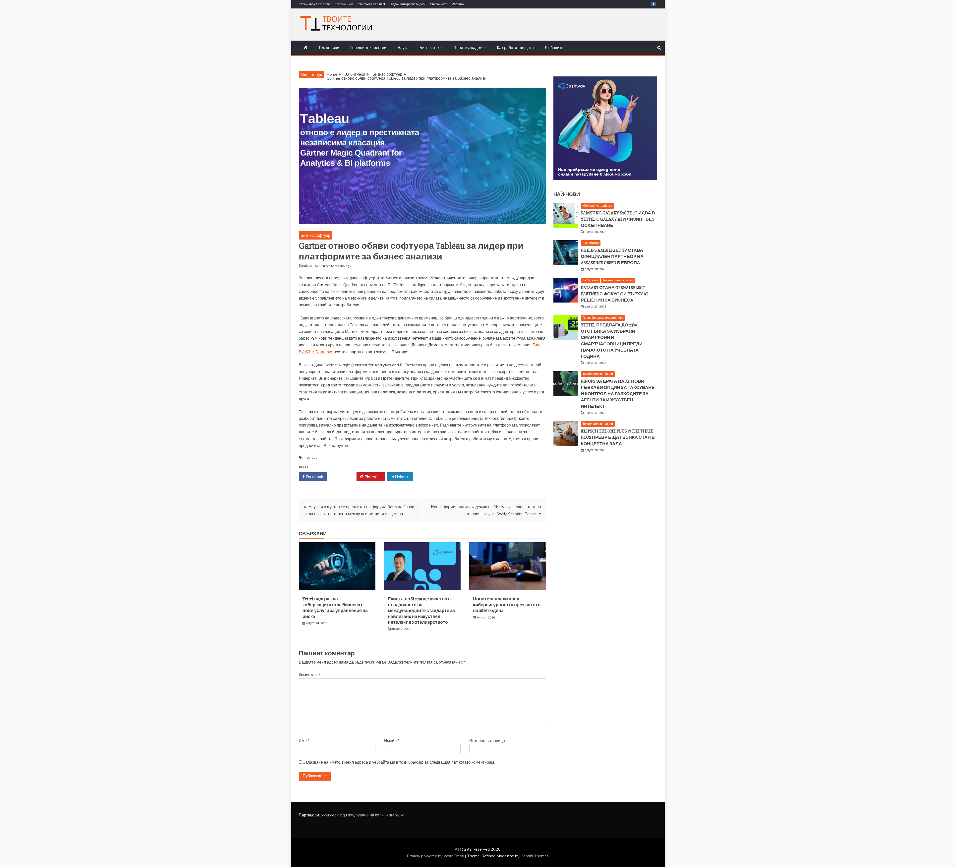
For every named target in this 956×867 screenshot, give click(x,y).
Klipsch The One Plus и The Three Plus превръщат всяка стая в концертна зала (618, 437)
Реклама (458, 4)
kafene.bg (395, 814)
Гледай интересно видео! (407, 4)
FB (653, 4)
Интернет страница (487, 740)
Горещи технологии (368, 47)
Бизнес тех (429, 47)
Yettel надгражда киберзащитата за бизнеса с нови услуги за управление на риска (335, 607)
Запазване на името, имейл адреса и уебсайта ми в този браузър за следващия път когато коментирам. (399, 762)
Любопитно (555, 47)
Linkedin (402, 476)
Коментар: (309, 674)
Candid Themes (535, 855)
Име (304, 740)
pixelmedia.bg (333, 814)
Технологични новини (618, 280)
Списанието (438, 4)
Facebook (314, 476)
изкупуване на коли (366, 814)
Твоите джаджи (468, 47)
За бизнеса (590, 280)
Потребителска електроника (603, 317)
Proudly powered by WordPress (436, 855)
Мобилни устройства (597, 205)
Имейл (391, 740)
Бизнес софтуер (315, 235)
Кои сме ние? (344, 4)
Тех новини (328, 47)
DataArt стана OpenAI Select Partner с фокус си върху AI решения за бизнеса (614, 294)
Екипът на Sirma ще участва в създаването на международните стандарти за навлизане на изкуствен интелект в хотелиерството (421, 610)
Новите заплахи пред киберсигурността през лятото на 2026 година (506, 604)
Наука (403, 47)
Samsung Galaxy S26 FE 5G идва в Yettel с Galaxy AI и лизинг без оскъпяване (618, 219)
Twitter (343, 476)
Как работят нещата (515, 47)
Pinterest (372, 476)
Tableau (311, 457)
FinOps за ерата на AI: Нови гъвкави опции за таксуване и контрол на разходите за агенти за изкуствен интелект (618, 393)
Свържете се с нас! (371, 4)
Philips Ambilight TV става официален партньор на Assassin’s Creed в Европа (612, 256)
